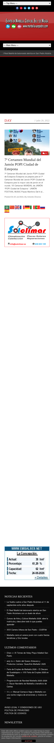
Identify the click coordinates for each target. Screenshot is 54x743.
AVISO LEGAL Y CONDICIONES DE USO (23, 707)
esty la (10, 661)
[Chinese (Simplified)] (12, 207)
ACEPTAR (28, 741)
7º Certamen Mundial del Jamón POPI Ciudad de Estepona (22, 164)
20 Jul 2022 (19, 196)
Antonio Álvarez (34, 196)
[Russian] (42, 207)
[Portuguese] (37, 207)
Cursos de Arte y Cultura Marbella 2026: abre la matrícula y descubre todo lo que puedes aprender (27, 621)
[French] (22, 207)
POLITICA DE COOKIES (15, 713)
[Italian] (32, 207)
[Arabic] (7, 207)
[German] (27, 207)
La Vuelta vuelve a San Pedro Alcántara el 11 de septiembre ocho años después (28, 603)
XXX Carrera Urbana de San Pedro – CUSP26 (27, 629)
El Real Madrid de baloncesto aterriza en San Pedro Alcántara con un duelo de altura (26, 612)
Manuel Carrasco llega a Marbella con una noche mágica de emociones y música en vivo (27, 694)
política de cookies (29, 736)
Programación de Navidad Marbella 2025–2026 (27, 680)
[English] (17, 207)
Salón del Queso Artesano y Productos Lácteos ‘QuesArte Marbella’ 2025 (26, 662)
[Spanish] (7, 210)
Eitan (9, 652)
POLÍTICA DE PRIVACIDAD (16, 710)
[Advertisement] (27, 85)
